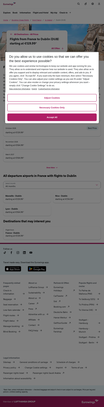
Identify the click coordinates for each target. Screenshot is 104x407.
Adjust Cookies (52, 98)
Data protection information (19, 89)
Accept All (52, 117)
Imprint (34, 89)
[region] (52, 87)
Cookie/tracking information (49, 89)
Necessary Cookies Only (52, 108)
